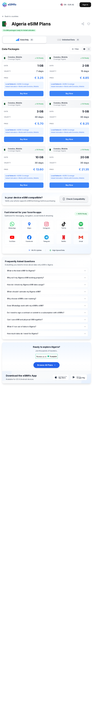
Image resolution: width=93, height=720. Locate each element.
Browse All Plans (45, 365)
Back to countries (11, 16)
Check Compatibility (75, 199)
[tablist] (46, 40)
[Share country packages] (82, 23)
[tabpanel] (46, 118)
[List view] (89, 49)
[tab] (24, 39)
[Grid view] (84, 49)
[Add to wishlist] (88, 23)
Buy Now (23, 93)
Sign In (85, 5)
